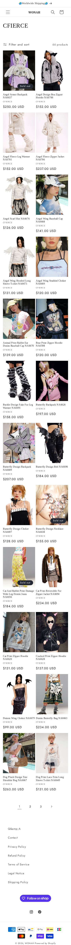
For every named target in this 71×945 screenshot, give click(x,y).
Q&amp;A (14, 829)
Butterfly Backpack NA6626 (51, 404)
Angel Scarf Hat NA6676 (16, 218)
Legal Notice (16, 873)
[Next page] (51, 806)
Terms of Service (18, 864)
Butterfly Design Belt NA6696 (52, 466)
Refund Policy (16, 856)
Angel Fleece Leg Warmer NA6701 (16, 158)
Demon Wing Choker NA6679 (19, 718)
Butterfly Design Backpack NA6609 (17, 468)
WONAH (29, 943)
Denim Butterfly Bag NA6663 (51, 718)
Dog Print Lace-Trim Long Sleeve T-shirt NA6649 (50, 779)
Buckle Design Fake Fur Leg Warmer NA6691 (18, 406)
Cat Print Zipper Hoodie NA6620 (15, 658)
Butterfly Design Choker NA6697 (16, 530)
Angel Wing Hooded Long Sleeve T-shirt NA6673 (17, 282)
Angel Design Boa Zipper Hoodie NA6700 (49, 96)
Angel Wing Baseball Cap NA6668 (49, 220)
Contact (13, 838)
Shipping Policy (18, 882)
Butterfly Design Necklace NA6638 (50, 530)
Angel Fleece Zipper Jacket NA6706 (50, 158)
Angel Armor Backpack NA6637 (15, 96)
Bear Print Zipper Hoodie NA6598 (49, 344)
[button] (8, 12)
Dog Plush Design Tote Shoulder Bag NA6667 (15, 779)
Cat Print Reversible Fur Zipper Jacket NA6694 (48, 592)
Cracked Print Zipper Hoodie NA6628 (51, 658)
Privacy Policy (17, 847)
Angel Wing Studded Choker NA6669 (51, 282)
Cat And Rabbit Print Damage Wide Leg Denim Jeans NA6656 (18, 594)
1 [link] (19, 806)
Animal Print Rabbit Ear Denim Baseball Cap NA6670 (18, 344)
